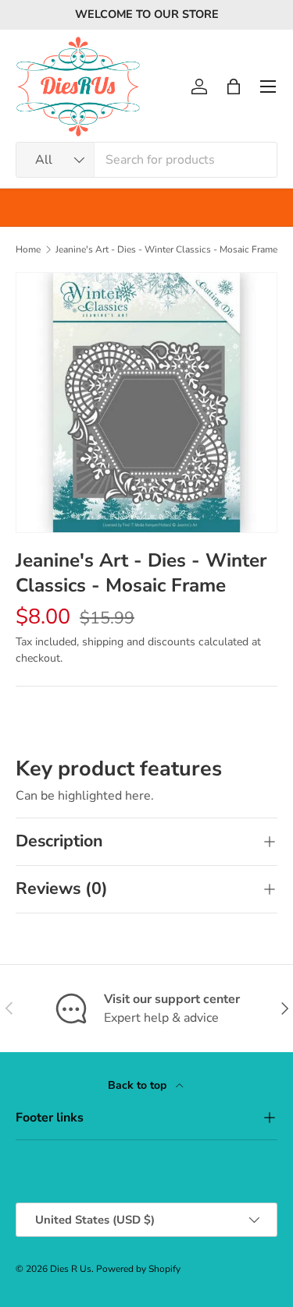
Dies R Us (70, 1269)
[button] (233, 86)
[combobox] (146, 160)
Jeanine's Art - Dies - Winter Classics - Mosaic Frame (166, 249)
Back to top (139, 1085)
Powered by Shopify (138, 1269)
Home (28, 249)
